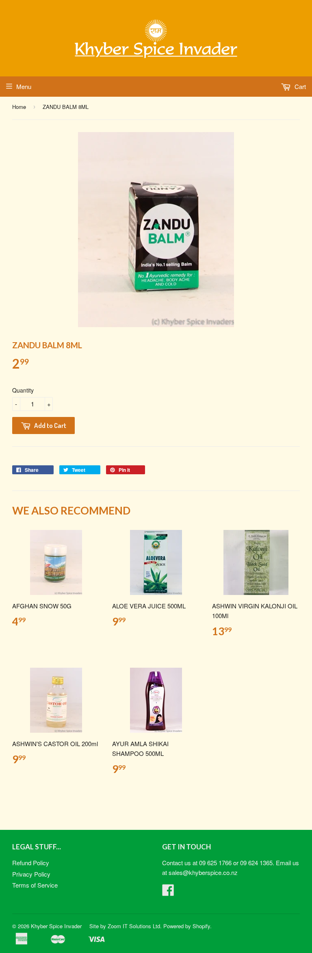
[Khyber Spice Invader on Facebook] (168, 892)
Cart (299, 86)
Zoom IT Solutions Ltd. (135, 926)
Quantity (23, 390)
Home (19, 107)
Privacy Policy (31, 874)
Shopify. (202, 926)
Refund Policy (30, 862)
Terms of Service (35, 885)
